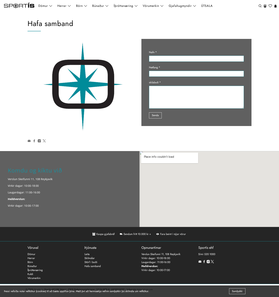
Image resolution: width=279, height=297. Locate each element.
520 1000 (209, 254)
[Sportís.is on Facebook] (34, 141)
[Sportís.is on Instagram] (39, 141)
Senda (155, 115)
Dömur (31, 254)
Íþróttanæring (123, 6)
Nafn (153, 52)
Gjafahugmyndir (180, 6)
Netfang (154, 67)
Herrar (31, 258)
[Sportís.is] (19, 6)
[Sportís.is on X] (44, 141)
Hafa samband (92, 266)
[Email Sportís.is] (29, 141)
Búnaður (32, 266)
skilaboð (155, 82)
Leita (87, 254)
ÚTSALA (207, 6)
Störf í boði (90, 262)
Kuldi (30, 274)
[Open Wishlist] (270, 6)
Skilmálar (89, 258)
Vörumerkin (151, 6)
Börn (30, 262)
